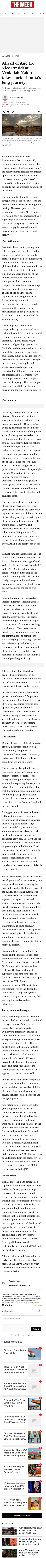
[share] (4, 111)
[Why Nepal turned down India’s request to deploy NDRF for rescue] (9, 1531)
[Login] (38, 7)
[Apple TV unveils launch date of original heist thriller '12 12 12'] (9, 1553)
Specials (15, 56)
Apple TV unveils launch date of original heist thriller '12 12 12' (30, 1553)
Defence (26, 14)
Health (34, 14)
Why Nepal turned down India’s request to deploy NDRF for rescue (30, 1532)
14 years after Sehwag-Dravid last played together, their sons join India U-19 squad (30, 1543)
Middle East (16, 14)
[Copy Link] (13, 111)
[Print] (8, 111)
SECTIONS (4, 6)
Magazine (6, 56)
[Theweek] (22, 4)
